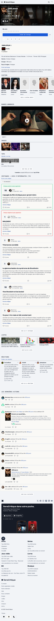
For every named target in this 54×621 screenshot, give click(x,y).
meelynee (8, 467)
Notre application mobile (7, 586)
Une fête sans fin (6, 571)
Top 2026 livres (32, 556)
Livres (30, 554)
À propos (3, 583)
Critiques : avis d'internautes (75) (16, 176)
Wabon (12, 239)
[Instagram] (43, 501)
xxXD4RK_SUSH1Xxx (17, 286)
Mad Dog (13, 216)
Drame (12, 6)
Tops (3, 154)
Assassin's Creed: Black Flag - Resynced (12, 561)
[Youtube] (52, 501)
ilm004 (7, 404)
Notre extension (5, 588)
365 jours (17, 6)
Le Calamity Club (32, 558)
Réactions (5, 357)
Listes (3, 335)
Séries (30, 541)
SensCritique (4, 6)
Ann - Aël (7, 486)
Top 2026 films (5, 544)
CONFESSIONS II (32, 571)
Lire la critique (7, 204)
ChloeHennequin (9, 432)
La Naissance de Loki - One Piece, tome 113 (13, 573)
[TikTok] (46, 501)
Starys (7, 460)
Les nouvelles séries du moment (36, 550)
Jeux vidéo (5, 554)
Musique (31, 566)
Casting (4, 75)
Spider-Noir (31, 546)
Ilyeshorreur (8, 411)
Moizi (13, 189)
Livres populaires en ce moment (36, 563)
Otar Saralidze (34, 90)
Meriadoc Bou (9, 397)
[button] (52, 2)
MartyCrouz (13, 310)
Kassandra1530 (9, 453)
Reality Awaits (31, 573)
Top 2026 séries (32, 544)
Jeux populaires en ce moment (9, 563)
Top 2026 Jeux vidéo (7, 556)
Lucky (29, 548)
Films (9, 6)
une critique (19, 411)
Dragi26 (7, 439)
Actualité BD (4, 575)
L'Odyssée (4, 548)
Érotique (13, 59)
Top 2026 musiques (33, 568)
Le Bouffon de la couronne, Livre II (37, 561)
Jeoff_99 (7, 446)
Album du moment (32, 575)
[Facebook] (40, 501)
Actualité (3, 550)
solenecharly (14, 263)
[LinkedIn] (49, 501)
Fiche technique (5, 67)
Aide (2, 591)
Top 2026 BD (5, 568)
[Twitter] (38, 501)
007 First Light (5, 558)
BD (2, 566)
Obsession (4, 546)
